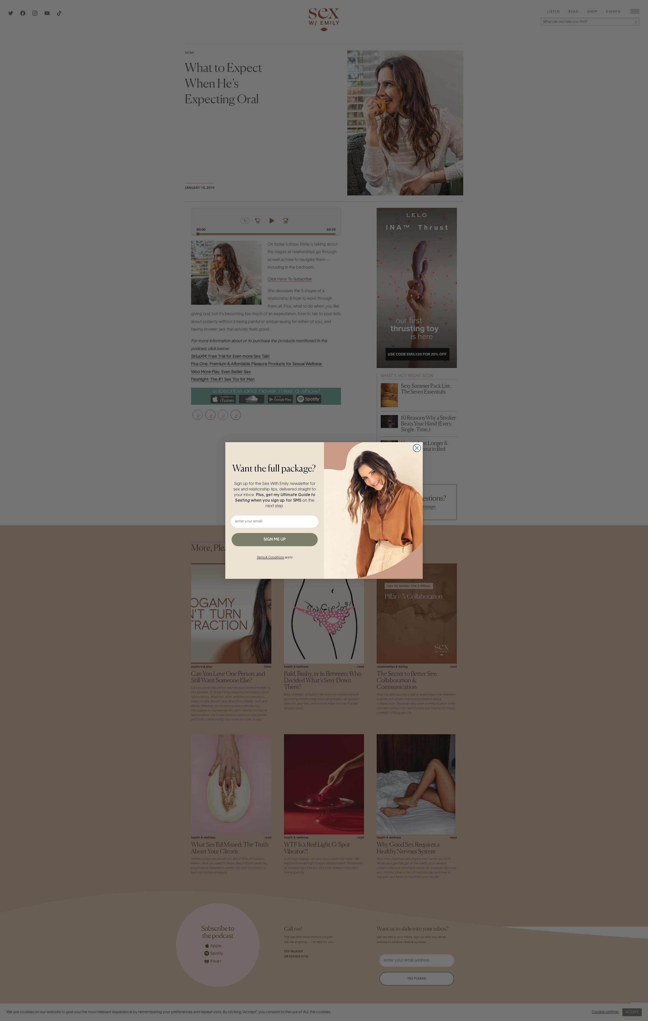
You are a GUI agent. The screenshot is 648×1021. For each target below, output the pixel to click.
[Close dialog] (417, 448)
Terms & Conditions (270, 557)
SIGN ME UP (275, 540)
